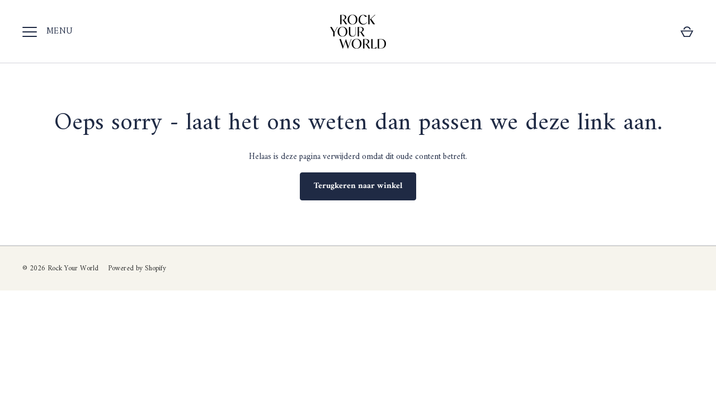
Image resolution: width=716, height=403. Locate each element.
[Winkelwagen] (687, 32)
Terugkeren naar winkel (358, 186)
